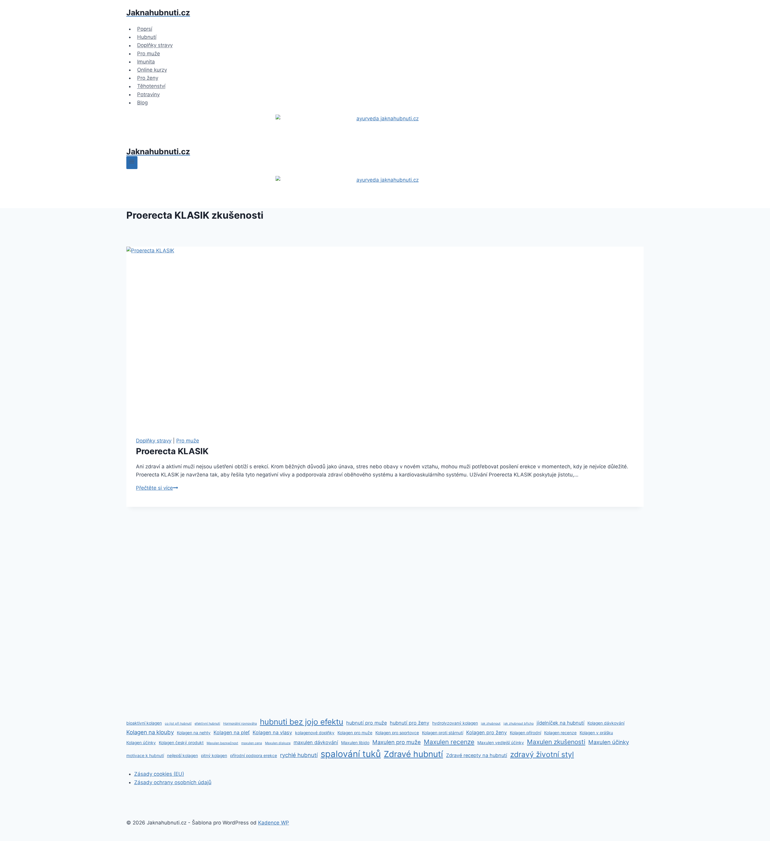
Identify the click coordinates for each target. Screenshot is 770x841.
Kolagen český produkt (181, 742)
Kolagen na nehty (194, 732)
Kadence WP (273, 823)
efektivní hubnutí (207, 723)
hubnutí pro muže (366, 723)
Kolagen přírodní (525, 732)
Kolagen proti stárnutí (442, 732)
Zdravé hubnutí (413, 754)
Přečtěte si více (157, 488)
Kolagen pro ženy (486, 732)
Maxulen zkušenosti (556, 742)
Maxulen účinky (608, 742)
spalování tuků (351, 754)
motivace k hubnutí (145, 755)
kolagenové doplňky (314, 732)
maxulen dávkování (316, 742)
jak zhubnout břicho (519, 723)
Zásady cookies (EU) (159, 774)
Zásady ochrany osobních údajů (172, 782)
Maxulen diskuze (278, 743)
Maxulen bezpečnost (222, 743)
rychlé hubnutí (299, 755)
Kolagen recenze (560, 732)
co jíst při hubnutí (178, 723)
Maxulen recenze (449, 742)
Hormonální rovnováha (240, 723)
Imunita (146, 62)
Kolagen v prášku (596, 732)
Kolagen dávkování (605, 723)
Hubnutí (146, 37)
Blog (142, 103)
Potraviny (148, 94)
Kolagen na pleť (232, 732)
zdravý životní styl (542, 754)
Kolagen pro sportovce (397, 732)
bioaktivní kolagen (144, 723)
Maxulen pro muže (396, 742)
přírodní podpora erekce (253, 755)
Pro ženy (147, 78)
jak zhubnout (490, 723)
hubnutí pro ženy (409, 723)
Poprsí (144, 29)
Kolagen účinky (141, 742)
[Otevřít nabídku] (131, 162)
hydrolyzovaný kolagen (455, 723)
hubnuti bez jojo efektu (301, 721)
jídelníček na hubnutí (560, 723)
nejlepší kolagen (182, 755)
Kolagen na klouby (150, 732)
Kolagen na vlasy (272, 732)
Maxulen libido (355, 742)
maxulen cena (251, 743)
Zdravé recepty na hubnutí (476, 755)
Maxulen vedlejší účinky (500, 742)
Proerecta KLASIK (172, 451)
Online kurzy (152, 70)
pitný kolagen (214, 755)
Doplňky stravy (155, 45)
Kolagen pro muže (354, 732)
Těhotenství (151, 86)
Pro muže (148, 54)
